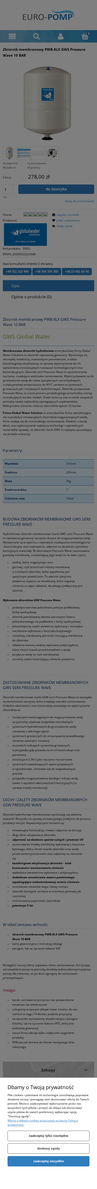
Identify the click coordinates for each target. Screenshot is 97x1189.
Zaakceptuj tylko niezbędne (48, 1136)
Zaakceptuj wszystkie (48, 1161)
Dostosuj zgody (48, 1148)
